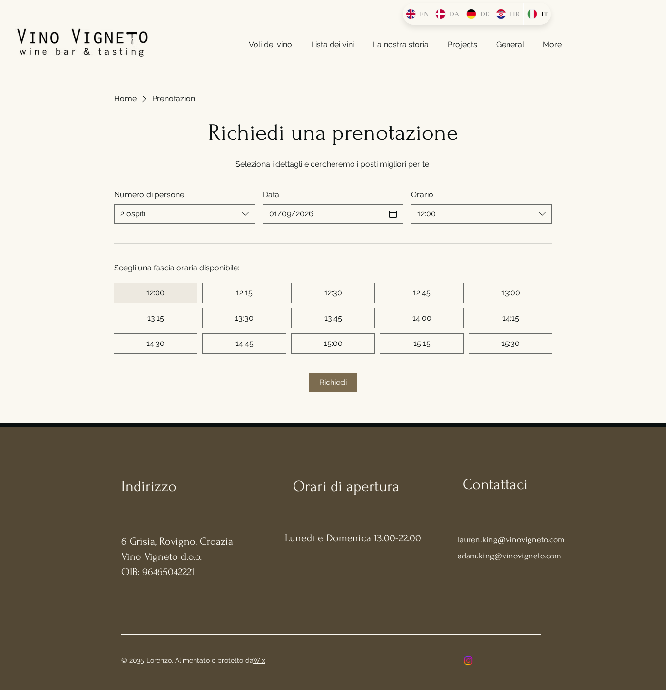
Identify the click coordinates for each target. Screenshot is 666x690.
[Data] (393, 214)
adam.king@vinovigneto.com (509, 555)
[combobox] (184, 214)
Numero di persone (149, 194)
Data (271, 194)
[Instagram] (468, 660)
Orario (422, 194)
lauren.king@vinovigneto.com (511, 539)
